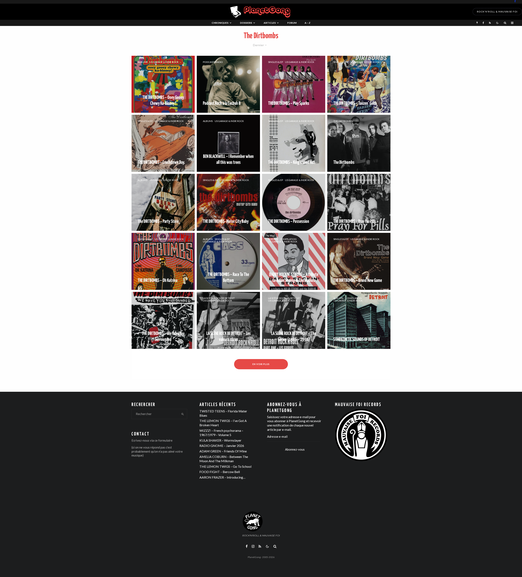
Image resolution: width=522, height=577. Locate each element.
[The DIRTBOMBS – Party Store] (163, 202)
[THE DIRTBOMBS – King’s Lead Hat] (293, 143)
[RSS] (490, 23)
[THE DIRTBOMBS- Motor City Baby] (228, 202)
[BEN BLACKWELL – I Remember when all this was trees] (228, 143)
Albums (142, 62)
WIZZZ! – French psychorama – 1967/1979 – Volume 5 (221, 433)
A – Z (307, 22)
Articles (270, 22)
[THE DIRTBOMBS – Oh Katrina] (163, 261)
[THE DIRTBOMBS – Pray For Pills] (358, 202)
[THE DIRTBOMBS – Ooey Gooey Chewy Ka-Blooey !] (163, 84)
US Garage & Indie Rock (164, 62)
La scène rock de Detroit (219, 298)
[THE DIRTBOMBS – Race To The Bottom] (228, 261)
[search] (182, 414)
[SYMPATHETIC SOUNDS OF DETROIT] (358, 320)
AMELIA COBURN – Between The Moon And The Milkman (223, 459)
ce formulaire (164, 440)
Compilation (288, 239)
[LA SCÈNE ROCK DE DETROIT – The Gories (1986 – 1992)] (293, 320)
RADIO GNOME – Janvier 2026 (221, 446)
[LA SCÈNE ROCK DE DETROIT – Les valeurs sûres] (228, 320)
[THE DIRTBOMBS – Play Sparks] (293, 84)
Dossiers (246, 22)
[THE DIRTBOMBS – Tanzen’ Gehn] (358, 84)
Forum (291, 22)
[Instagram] (253, 546)
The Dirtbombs (342, 121)
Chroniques (220, 22)
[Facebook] (515, 1)
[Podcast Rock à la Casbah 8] (228, 84)
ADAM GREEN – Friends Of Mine (223, 451)
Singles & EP (275, 62)
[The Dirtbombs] (358, 143)
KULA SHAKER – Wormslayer (220, 440)
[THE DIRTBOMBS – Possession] (293, 202)
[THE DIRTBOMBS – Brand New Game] (358, 261)
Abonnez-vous (295, 449)
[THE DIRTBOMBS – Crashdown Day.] (163, 143)
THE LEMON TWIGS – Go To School (225, 466)
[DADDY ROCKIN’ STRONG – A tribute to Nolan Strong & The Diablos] (293, 261)
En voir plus (261, 364)
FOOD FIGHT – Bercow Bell (219, 472)
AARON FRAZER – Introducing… (222, 477)
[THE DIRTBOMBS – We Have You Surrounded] (163, 320)
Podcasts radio (213, 62)
